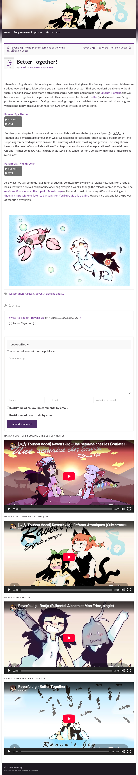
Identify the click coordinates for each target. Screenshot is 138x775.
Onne (22, 67)
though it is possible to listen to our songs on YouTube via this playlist (46, 195)
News (37, 67)
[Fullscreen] (129, 509)
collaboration (16, 293)
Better (93, 97)
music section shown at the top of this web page (33, 191)
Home (6, 32)
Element (116, 92)
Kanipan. (29, 293)
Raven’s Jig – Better (16, 114)
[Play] (9, 509)
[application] (69, 476)
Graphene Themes (29, 770)
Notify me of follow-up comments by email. (39, 407)
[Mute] (123, 509)
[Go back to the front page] (69, 14)
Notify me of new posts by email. (32, 415)
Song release (47, 67)
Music (30, 67)
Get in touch (53, 32)
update (60, 293)
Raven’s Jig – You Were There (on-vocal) (104, 47)
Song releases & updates (28, 32)
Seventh (105, 92)
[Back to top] (129, 766)
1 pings (14, 305)
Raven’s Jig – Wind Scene (19, 163)
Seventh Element (45, 293)
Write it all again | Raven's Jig (27, 317)
